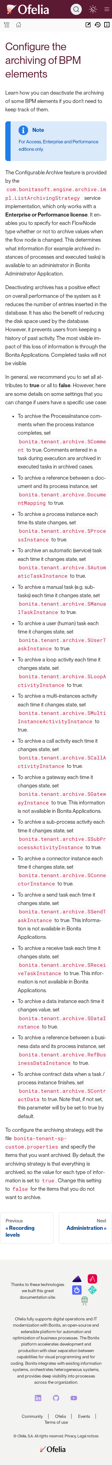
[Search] (76, 9)
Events (84, 1416)
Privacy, (71, 1436)
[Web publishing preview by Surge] (84, 1303)
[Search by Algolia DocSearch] (76, 1293)
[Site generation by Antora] (76, 1281)
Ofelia (60, 1416)
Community (32, 1416)
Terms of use (56, 1422)
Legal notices (88, 1436)
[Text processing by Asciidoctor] (92, 1281)
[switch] (93, 9)
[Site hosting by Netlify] (92, 1293)
